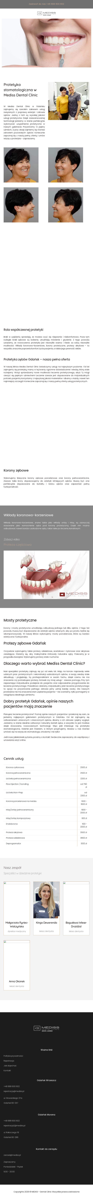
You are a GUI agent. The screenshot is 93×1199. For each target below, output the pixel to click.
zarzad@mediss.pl (12, 1155)
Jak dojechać (10, 1065)
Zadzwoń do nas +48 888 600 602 (46, 4)
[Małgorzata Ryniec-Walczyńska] (17, 882)
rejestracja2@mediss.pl (14, 1125)
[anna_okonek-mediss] (17, 941)
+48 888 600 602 (12, 1086)
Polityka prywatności (13, 1056)
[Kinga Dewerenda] (46, 882)
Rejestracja (9, 1060)
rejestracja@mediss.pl (14, 1091)
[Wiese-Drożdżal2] (76, 882)
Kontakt (7, 1070)
